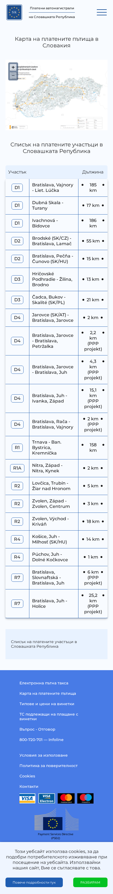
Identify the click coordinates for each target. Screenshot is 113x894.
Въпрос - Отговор (37, 729)
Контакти (28, 786)
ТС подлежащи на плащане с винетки (48, 716)
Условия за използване (43, 755)
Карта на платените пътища (47, 693)
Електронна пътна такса (43, 683)
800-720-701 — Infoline (41, 739)
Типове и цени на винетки (46, 703)
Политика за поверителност (48, 765)
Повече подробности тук (34, 882)
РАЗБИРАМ (90, 882)
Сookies (27, 776)
